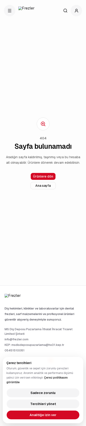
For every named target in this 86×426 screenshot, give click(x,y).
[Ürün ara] (65, 10)
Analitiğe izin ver (43, 415)
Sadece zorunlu (43, 393)
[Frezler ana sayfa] (28, 10)
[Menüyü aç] (10, 11)
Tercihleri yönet (43, 404)
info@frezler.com (16, 339)
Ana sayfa (43, 186)
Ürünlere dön (43, 176)
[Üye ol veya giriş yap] (76, 11)
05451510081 (15, 350)
